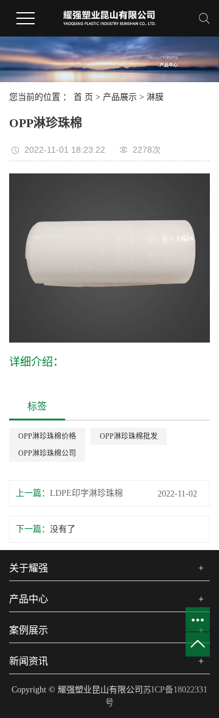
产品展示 (120, 97)
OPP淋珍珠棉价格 (47, 436)
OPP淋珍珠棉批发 (129, 436)
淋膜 (155, 97)
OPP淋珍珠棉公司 (47, 453)
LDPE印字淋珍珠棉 (86, 493)
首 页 (83, 97)
